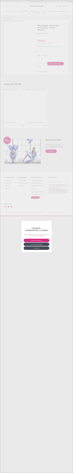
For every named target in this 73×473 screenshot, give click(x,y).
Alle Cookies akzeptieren (36, 240)
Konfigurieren (36, 248)
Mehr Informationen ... (40, 235)
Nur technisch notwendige (36, 244)
